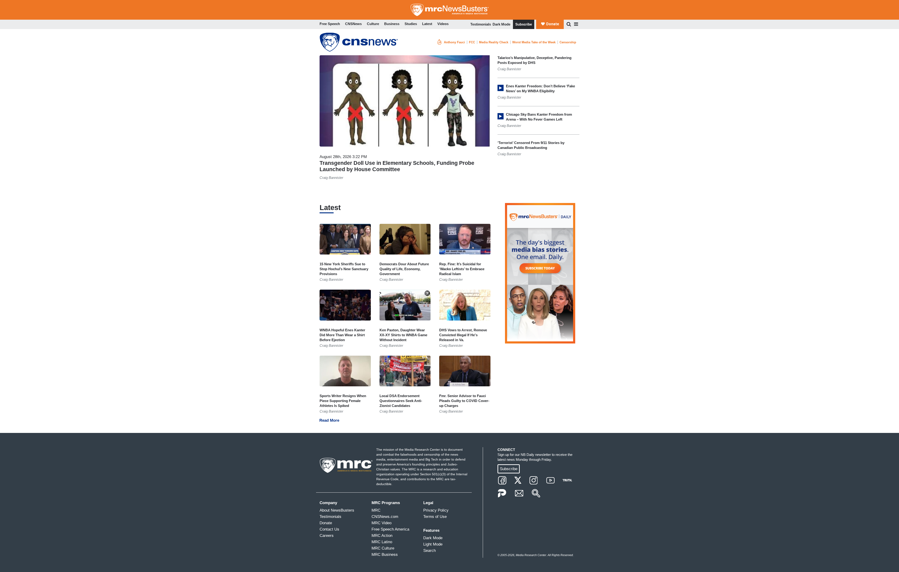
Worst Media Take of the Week (534, 42)
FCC (472, 42)
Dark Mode (501, 24)
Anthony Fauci (454, 42)
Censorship (568, 42)
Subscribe (523, 24)
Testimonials (480, 24)
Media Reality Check (493, 42)
